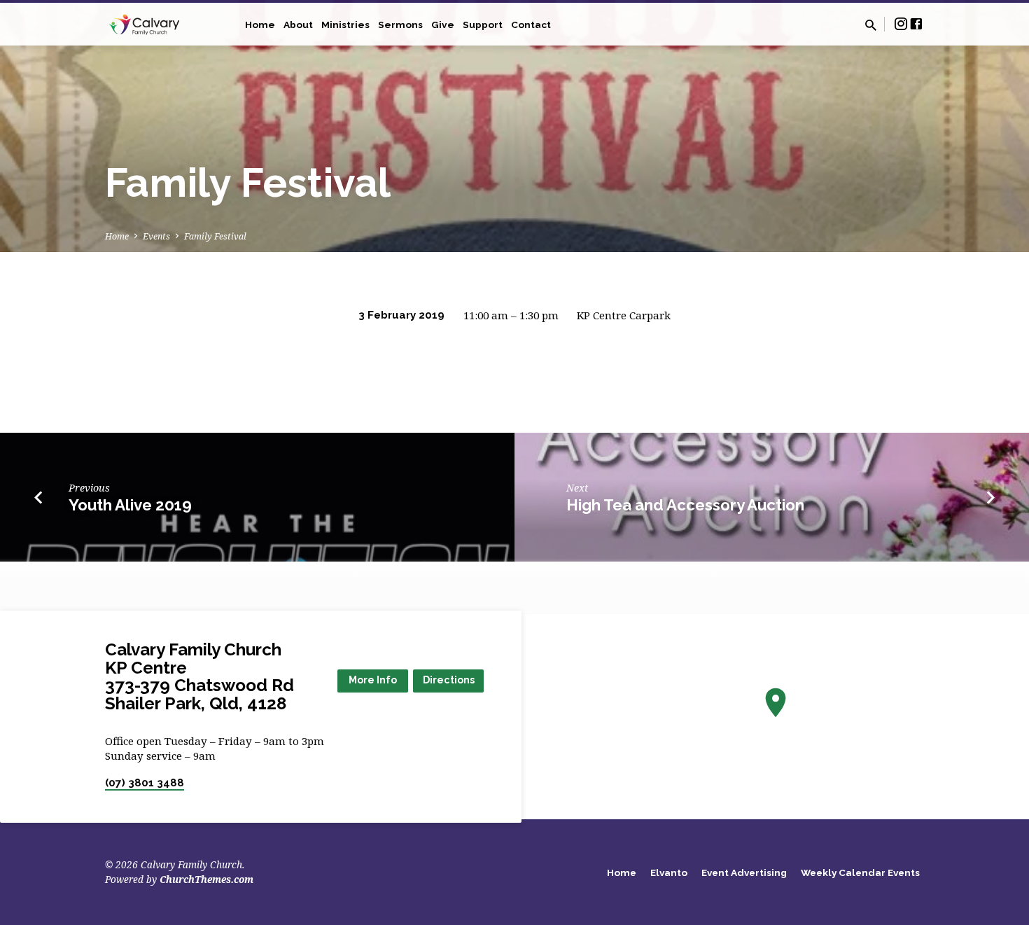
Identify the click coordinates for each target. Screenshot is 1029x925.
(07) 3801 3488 (144, 783)
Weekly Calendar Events (860, 872)
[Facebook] (916, 23)
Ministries (345, 24)
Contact (531, 24)
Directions (449, 680)
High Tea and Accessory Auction (685, 505)
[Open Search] (870, 25)
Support (483, 24)
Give (442, 24)
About (298, 24)
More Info (373, 680)
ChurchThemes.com (206, 879)
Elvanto (668, 872)
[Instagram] (901, 23)
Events (156, 236)
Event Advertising (744, 872)
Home (260, 24)
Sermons (400, 24)
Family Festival (215, 236)
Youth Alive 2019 (130, 505)
